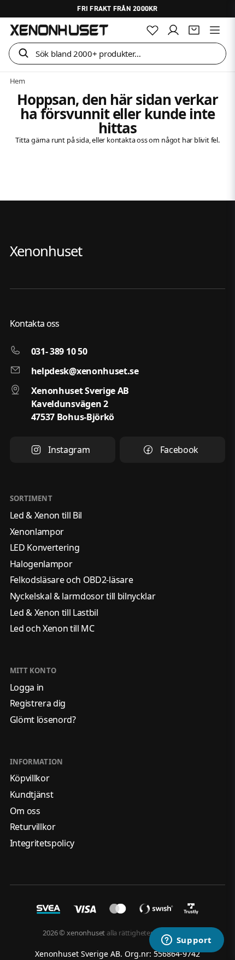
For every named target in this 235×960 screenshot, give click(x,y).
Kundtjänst (32, 794)
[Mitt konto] (173, 30)
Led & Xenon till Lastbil (54, 612)
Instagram (69, 450)
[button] (23, 54)
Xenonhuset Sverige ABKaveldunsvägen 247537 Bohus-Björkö (80, 404)
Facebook (179, 450)
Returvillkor (33, 827)
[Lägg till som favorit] (152, 30)
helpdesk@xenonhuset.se (85, 371)
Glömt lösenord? (43, 720)
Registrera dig (38, 703)
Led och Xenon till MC (52, 628)
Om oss (25, 811)
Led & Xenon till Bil (46, 515)
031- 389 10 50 (59, 351)
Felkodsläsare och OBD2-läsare (71, 580)
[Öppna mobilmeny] (214, 30)
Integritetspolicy (42, 843)
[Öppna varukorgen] (194, 30)
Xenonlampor (37, 532)
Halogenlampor (41, 564)
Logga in (27, 687)
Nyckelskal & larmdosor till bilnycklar (83, 596)
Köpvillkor (30, 778)
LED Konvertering (45, 547)
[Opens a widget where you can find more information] (186, 941)
